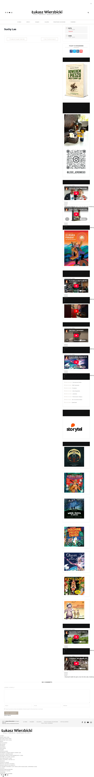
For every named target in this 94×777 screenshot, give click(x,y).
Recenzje (2, 744)
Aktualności (64, 721)
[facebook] (5, 12)
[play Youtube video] (76, 311)
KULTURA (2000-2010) (5, 738)
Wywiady (2, 745)
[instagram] (7, 12)
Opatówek (74, 402)
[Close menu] (91, 4)
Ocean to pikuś (4, 762)
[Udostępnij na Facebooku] (71, 51)
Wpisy (28, 22)
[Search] (88, 12)
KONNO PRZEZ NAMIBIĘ (6, 773)
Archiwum (3, 748)
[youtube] (9, 12)
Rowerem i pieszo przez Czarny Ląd (10, 752)
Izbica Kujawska (76, 391)
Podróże (73, 22)
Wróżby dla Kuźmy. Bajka (7, 756)
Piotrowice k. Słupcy (77, 396)
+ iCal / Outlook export (49, 39)
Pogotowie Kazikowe (59, 22)
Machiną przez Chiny (6, 758)
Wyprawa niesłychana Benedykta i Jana (11, 755)
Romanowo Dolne (77, 382)
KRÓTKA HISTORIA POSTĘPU (7, 763)
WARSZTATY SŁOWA (5, 770)
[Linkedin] (77, 51)
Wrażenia (3, 747)
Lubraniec (74, 393)
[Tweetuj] (74, 51)
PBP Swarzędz (75, 385)
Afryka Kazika (4, 751)
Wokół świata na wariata (7, 765)
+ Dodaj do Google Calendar (17, 39)
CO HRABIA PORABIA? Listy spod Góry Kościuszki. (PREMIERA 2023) (18, 766)
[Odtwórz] (64, 201)
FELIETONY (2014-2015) (6, 740)
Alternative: (7, 715)
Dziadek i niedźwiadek (6, 754)
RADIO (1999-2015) (4, 737)
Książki (37, 22)
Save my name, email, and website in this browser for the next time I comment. (24, 709)
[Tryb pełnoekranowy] (64, 350)
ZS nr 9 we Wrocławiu (77, 399)
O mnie (19, 22)
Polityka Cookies (47, 723)
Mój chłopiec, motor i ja (7, 759)
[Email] (81, 51)
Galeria (47, 22)
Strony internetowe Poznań (13, 723)
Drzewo (2, 761)
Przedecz (74, 388)
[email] (11, 12)
